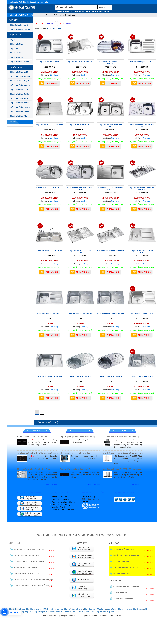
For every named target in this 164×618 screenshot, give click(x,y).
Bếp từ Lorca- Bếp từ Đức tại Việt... (33, 437)
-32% (101, 37)
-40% (132, 289)
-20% (101, 163)
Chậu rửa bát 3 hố (16, 57)
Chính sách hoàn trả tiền (60, 499)
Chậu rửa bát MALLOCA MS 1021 (80, 251)
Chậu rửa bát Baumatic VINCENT (80, 62)
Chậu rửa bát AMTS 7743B (49, 62)
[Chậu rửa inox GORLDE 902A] (110, 360)
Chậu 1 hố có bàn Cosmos (20, 85)
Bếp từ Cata (101, 612)
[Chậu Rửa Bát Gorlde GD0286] (49, 297)
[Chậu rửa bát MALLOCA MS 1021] (80, 234)
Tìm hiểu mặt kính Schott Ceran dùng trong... (37, 453)
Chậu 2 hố (14, 49)
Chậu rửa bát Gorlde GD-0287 (80, 313)
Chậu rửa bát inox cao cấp (20, 29)
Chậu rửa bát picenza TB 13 (80, 125)
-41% (71, 37)
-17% (40, 100)
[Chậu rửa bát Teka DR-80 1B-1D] (49, 171)
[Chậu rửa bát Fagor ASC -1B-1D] (142, 45)
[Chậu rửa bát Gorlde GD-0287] (80, 297)
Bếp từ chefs (138, 609)
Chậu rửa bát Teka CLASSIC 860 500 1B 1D (142, 188)
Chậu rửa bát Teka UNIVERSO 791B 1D (110, 188)
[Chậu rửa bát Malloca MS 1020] (49, 234)
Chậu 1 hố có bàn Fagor (19, 90)
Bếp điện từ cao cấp (34, 609)
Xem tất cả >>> (51, 485)
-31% (40, 163)
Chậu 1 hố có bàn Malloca (19, 103)
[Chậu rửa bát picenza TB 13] (80, 108)
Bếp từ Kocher (113, 612)
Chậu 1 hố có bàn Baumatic (20, 76)
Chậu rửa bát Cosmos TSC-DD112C (110, 62)
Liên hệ (85, 501)
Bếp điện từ (96, 11)
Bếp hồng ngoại (80, 11)
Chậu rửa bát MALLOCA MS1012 (110, 251)
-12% (101, 100)
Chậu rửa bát (51, 15)
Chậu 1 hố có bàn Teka (18, 116)
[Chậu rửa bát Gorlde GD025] (142, 360)
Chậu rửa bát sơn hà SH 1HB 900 (142, 125)
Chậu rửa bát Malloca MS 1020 (49, 251)
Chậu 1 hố (14, 40)
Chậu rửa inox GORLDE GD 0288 (110, 313)
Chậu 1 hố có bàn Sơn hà (19, 111)
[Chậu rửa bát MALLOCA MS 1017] (142, 234)
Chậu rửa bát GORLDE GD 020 (49, 376)
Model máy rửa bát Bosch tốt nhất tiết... (35, 469)
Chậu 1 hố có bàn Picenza (20, 107)
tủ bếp (146, 609)
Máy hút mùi (104, 11)
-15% (40, 37)
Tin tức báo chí (37, 431)
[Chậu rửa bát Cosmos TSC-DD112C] (110, 45)
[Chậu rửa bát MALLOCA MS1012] (110, 234)
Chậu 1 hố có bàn (16, 44)
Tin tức (12, 122)
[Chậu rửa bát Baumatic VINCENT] (80, 45)
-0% (132, 37)
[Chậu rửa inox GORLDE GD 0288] (110, 297)
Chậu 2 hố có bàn (16, 53)
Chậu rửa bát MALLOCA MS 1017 (142, 251)
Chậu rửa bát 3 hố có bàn (19, 62)
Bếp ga (88, 11)
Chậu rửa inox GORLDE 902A (110, 376)
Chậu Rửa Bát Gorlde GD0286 (49, 313)
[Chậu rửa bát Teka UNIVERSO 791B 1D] (110, 171)
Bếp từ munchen (125, 609)
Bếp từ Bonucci (88, 612)
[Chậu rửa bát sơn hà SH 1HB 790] (110, 108)
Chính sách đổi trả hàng (60, 504)
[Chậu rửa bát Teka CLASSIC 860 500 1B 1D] (142, 171)
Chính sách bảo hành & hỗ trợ (63, 502)
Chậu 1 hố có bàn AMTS (19, 72)
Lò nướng (59, 609)
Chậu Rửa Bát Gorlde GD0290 (142, 313)
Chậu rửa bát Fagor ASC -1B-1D (142, 62)
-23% (71, 100)
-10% (40, 226)
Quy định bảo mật (58, 507)
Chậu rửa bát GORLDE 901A (80, 376)
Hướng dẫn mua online (60, 497)
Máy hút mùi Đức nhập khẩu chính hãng (121, 437)
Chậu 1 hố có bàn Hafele (19, 98)
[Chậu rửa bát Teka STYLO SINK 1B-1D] (80, 171)
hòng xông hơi (77, 609)
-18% (132, 352)
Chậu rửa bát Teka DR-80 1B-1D (49, 188)
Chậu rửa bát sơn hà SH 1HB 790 (110, 125)
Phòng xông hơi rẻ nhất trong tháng (75, 453)
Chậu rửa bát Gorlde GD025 (142, 376)
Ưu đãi (79, 431)
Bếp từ (72, 11)
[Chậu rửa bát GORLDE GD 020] (49, 360)
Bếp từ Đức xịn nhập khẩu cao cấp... (76, 469)
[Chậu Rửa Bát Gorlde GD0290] (142, 297)
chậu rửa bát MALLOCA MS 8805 (49, 125)
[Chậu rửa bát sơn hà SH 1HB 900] (142, 108)
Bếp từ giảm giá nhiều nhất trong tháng (77, 437)
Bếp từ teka (76, 612)
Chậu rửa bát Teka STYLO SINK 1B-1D (80, 188)
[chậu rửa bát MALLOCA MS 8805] (49, 108)
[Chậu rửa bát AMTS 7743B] (49, 45)
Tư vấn (122, 431)
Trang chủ (40, 15)
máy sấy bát (112, 609)
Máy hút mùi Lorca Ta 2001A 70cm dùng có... (123, 469)
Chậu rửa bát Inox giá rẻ (19, 25)
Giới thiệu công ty (88, 497)
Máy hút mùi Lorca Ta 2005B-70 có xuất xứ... (123, 453)
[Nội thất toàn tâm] (30, 8)
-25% (71, 163)
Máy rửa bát (101, 609)
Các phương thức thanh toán (62, 510)
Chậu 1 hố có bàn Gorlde (19, 94)
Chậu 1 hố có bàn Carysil (19, 81)
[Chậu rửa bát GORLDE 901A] (80, 360)
